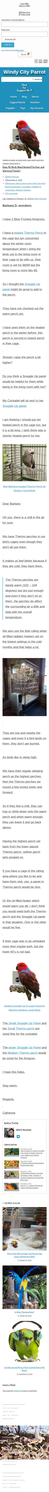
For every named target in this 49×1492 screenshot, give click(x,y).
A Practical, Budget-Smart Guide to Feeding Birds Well (32, 1164)
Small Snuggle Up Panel (25, 1023)
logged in (17, 1391)
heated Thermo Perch (28, 232)
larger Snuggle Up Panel (25, 1047)
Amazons (11, 183)
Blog (24, 96)
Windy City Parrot (24, 72)
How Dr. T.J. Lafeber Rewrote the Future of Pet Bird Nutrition (31, 1187)
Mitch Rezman (13, 177)
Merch (35, 96)
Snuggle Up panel (14, 406)
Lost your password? (8, 50)
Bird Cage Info (39, 183)
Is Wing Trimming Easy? (24, 1312)
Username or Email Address (12, 20)
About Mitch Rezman (12, 1476)
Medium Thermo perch (23, 1052)
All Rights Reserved (11, 1486)
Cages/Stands (17, 102)
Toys (22, 108)
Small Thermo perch (21, 1028)
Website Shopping (23, 190)
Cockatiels (26, 187)
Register (20, 50)
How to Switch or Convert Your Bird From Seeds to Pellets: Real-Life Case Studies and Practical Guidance (32, 1154)
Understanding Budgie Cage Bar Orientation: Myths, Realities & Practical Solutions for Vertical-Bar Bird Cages (32, 1176)
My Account (36, 108)
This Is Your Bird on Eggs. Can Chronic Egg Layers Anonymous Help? (24, 1255)
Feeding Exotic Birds (12, 1168)
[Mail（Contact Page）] (18, 1137)
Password (5, 30)
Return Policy (9, 1418)
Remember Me (10, 39)
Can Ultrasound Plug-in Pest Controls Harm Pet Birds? (24, 1369)
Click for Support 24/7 (24, 87)
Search (38, 79)
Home (13, 96)
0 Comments (12, 193)
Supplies (10, 108)
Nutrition (35, 102)
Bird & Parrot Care (23, 183)
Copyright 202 (9, 1483)
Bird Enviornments (12, 187)
